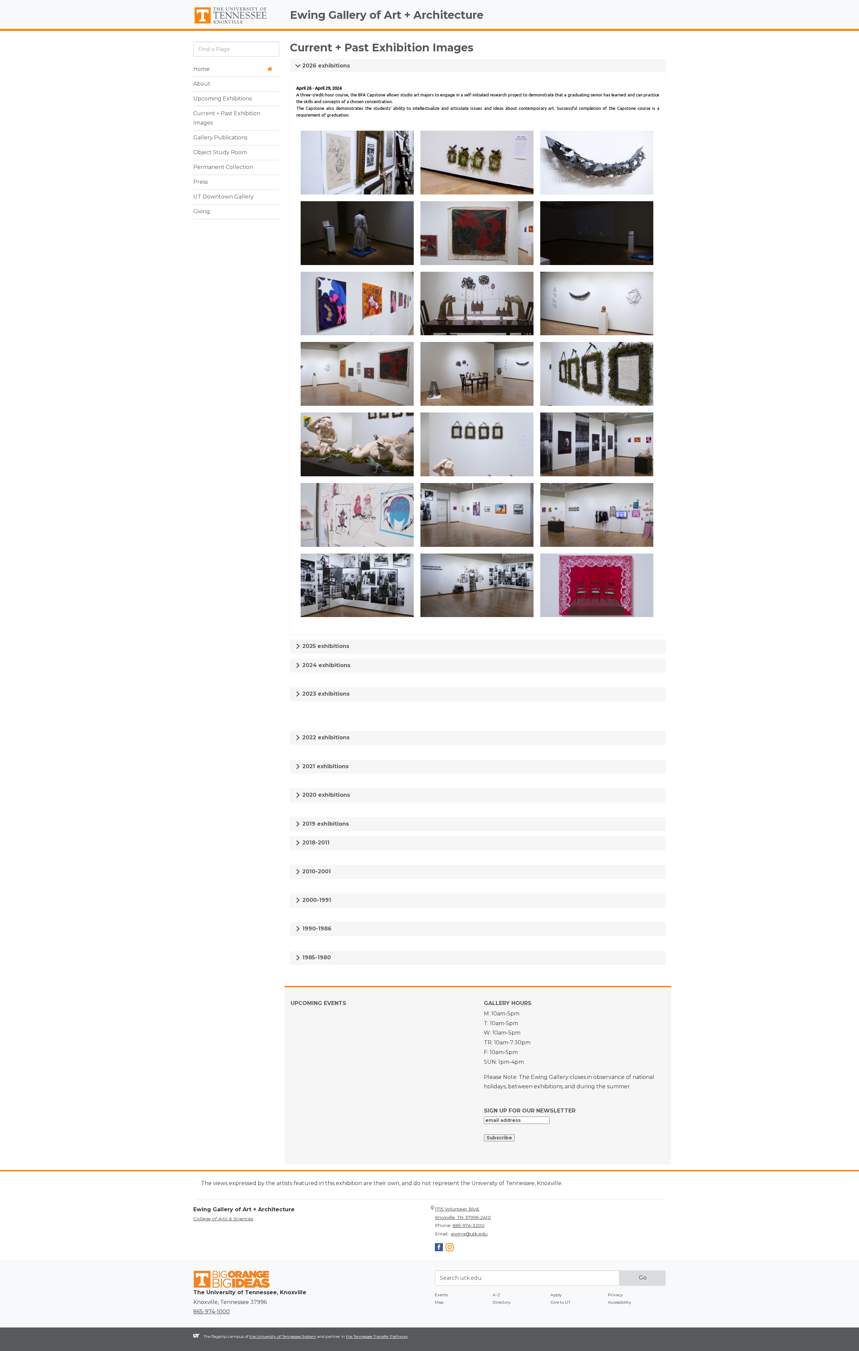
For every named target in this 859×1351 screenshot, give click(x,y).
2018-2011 (315, 842)
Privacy (615, 1294)
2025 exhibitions (325, 646)
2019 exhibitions (325, 824)
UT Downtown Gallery (223, 197)
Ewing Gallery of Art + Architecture (387, 14)
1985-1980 (316, 957)
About (201, 84)
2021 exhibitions (325, 766)
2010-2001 (316, 871)
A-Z (496, 1294)
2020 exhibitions (325, 795)
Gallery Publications (220, 138)
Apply (556, 1294)
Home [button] (201, 69)
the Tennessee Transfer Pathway (377, 1336)
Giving (201, 212)
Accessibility (619, 1302)
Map (439, 1302)
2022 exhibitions (325, 737)
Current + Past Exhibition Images (226, 118)
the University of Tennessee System (282, 1336)
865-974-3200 (469, 1225)
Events (441, 1294)
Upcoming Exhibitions (222, 98)
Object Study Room (220, 152)
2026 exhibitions (325, 65)
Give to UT (560, 1302)
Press (200, 182)
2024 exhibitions (325, 665)
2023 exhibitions (325, 694)
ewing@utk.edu (469, 1233)
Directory (502, 1302)
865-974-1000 (211, 1311)
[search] (236, 49)
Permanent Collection (223, 167)
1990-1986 (316, 928)
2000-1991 (316, 900)
